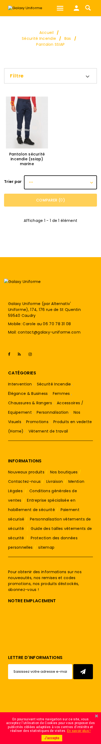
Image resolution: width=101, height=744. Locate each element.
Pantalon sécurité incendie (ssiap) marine (27, 158)
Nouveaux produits (26, 472)
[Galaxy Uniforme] (25, 8)
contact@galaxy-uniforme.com (49, 332)
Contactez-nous (24, 481)
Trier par (13, 181)
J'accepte (51, 738)
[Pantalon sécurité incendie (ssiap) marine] (27, 122)
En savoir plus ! (79, 731)
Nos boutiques (64, 472)
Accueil (46, 32)
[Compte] (76, 9)
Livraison (54, 481)
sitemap (46, 547)
